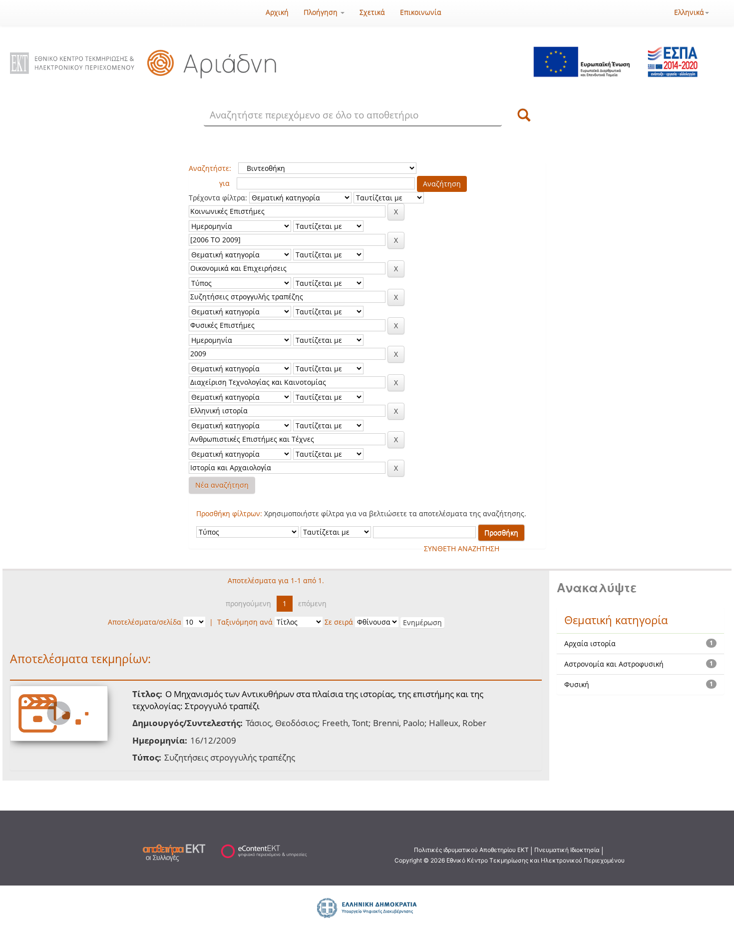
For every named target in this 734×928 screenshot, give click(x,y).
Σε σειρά (339, 622)
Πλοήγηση (322, 12)
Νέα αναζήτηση (222, 485)
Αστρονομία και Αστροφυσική (614, 664)
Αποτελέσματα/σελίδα (144, 622)
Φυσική (576, 684)
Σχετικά (372, 12)
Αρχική (277, 12)
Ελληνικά (689, 12)
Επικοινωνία (420, 12)
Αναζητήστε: (210, 168)
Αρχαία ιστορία (590, 643)
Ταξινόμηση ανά (245, 622)
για (224, 183)
